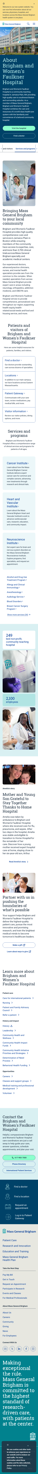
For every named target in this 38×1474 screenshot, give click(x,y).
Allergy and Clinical (16, 586)
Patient (10, 1240)
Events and (12, 1293)
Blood (14, 601)
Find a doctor (19, 136)
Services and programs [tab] (25, 149)
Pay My (8, 1275)
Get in (8, 1279)
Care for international (17, 998)
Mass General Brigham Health (15, 1259)
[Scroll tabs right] (36, 148)
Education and (15, 1251)
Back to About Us (11, 30)
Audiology (15, 597)
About (7, 1312)
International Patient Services (19, 1170)
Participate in (13, 1288)
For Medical (15, 1298)
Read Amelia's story (17, 862)
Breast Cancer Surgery (17, 607)
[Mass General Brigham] (12, 24)
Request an (14, 1284)
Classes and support (16, 1081)
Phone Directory (19, 1164)
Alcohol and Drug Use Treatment (17, 578)
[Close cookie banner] (28, 1446)
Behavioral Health (15, 1065)
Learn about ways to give (17, 951)
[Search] (28, 23)
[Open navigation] (34, 23)
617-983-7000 (20, 1158)
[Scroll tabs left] (1, 148)
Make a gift (17, 945)
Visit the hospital (19, 128)
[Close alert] (34, 4)
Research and (17, 1245)
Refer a (10, 1015)
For (9, 1335)
